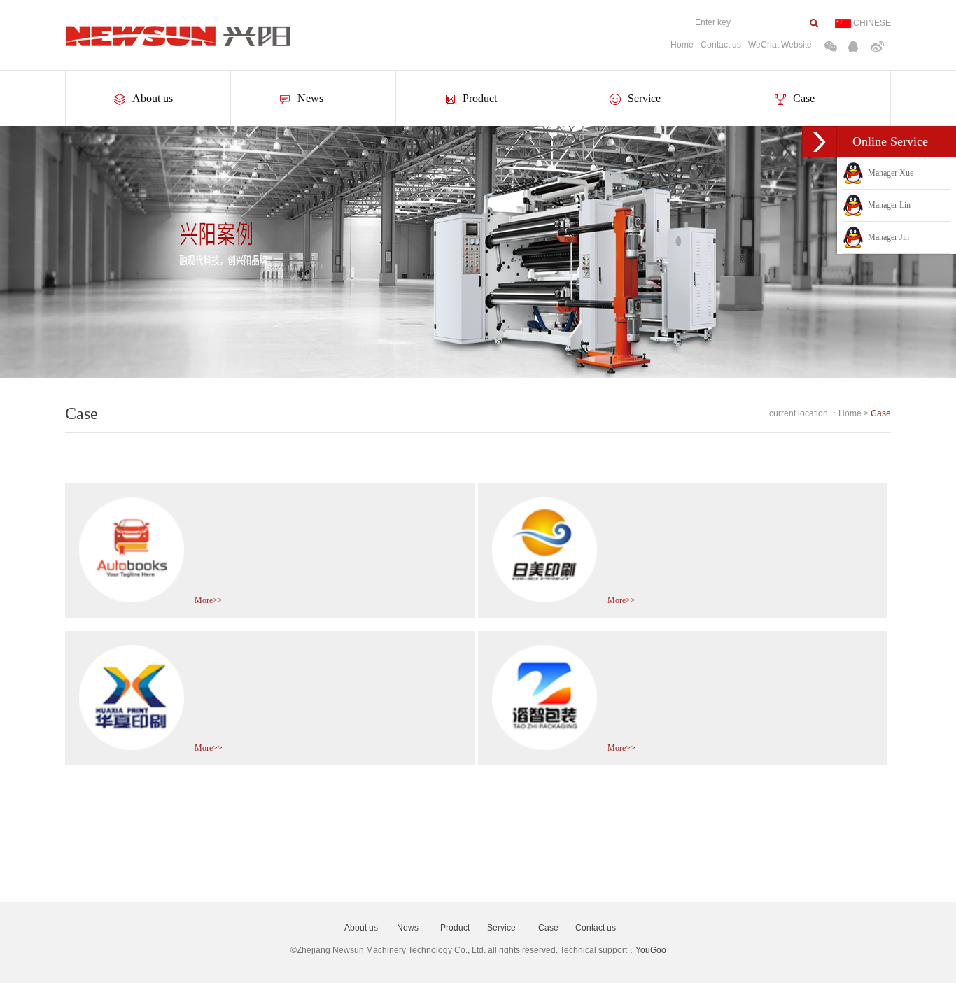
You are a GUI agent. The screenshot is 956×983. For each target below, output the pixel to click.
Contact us (721, 45)
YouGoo (650, 950)
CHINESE (872, 23)
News (310, 98)
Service (644, 98)
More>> (209, 600)
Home (682, 45)
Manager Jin (886, 237)
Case (804, 98)
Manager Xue (888, 173)
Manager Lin (887, 205)
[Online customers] (819, 141)
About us (152, 98)
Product (480, 98)
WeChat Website (780, 45)
